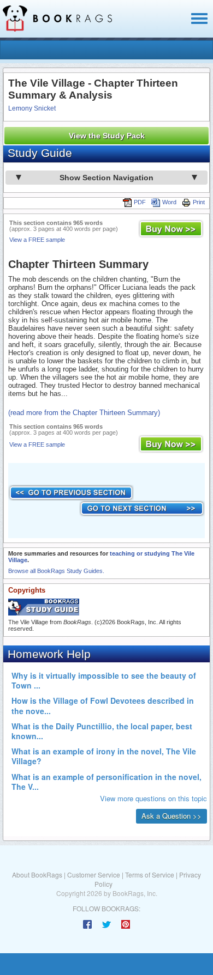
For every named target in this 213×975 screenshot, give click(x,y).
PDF (140, 202)
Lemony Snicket (32, 108)
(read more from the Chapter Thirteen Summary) (84, 413)
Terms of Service (149, 874)
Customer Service (93, 874)
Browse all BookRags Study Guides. (56, 571)
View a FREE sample (37, 239)
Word (169, 202)
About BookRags (37, 874)
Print (199, 202)
